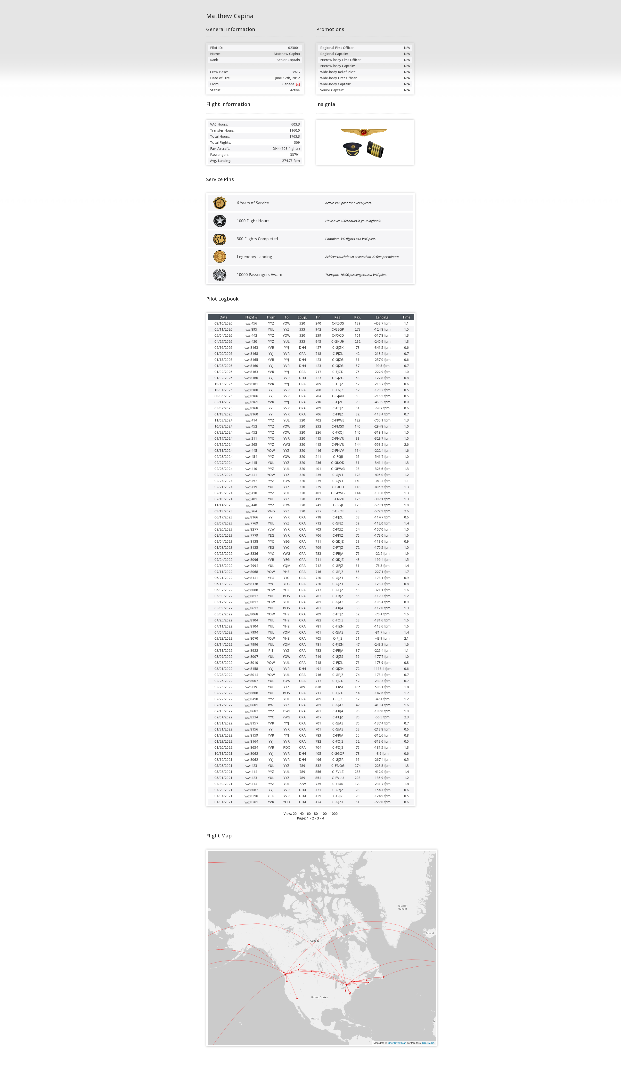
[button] (298, 970)
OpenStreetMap (397, 1043)
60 (309, 813)
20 (295, 813)
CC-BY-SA (428, 1043)
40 (302, 813)
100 (324, 813)
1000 (334, 813)
